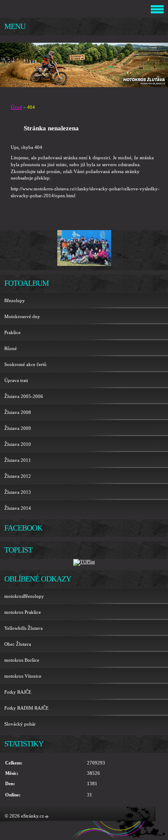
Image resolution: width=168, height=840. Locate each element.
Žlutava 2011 (17, 460)
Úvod (16, 107)
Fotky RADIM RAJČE (26, 708)
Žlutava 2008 (17, 412)
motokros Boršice (21, 660)
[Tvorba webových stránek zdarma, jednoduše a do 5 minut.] (47, 816)
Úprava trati (16, 380)
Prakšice (12, 332)
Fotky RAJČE (17, 692)
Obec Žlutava (17, 644)
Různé (10, 348)
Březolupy (14, 300)
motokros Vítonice (22, 676)
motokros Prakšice (22, 612)
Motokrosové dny (22, 316)
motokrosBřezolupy (24, 596)
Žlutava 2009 (17, 428)
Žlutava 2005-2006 (23, 396)
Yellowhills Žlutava (23, 628)
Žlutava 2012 (17, 476)
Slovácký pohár (20, 723)
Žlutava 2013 (17, 492)
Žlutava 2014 (17, 508)
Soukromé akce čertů (25, 364)
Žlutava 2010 (17, 444)
